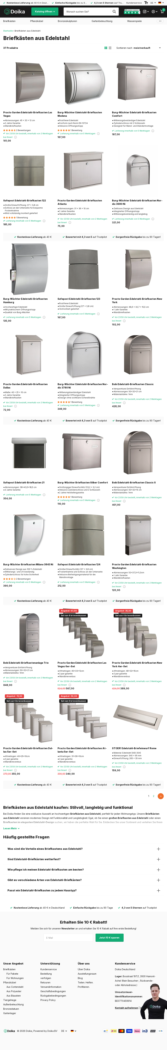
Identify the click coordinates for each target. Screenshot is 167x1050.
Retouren (45, 982)
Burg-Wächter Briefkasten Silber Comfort (83, 482)
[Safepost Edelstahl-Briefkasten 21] (29, 453)
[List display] (110, 48)
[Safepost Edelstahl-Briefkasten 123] (83, 269)
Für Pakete (12, 973)
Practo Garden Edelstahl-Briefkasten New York (137, 300)
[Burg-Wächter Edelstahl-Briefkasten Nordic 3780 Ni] (83, 354)
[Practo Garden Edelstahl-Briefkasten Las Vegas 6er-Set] (83, 633)
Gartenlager (9, 1013)
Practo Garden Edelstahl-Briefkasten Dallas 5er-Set (28, 750)
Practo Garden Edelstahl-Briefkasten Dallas (25, 386)
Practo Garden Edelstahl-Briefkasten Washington (134, 566)
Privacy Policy (48, 1000)
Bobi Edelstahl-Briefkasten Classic (133, 384)
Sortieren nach (124, 47)
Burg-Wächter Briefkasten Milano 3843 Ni (28, 564)
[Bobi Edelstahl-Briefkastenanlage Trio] (29, 633)
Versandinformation (50, 986)
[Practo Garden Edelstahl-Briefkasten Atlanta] (83, 171)
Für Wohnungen (15, 978)
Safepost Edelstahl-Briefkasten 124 (79, 564)
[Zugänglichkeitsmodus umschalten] (146, 3)
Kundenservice (134, 2)
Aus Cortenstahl (15, 986)
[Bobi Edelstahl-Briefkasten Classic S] (138, 453)
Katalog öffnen (44, 11)
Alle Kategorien (9, 21)
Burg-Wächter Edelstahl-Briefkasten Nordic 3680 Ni (137, 202)
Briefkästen (9, 969)
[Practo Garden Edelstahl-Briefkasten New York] (138, 269)
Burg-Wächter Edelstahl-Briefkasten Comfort (134, 114)
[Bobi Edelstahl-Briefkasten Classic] (138, 354)
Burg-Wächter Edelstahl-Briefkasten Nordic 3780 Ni (83, 386)
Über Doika (84, 969)
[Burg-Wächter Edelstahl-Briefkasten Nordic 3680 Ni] (138, 171)
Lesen (10, 828)
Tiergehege (9, 1000)
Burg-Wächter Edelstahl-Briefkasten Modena (80, 114)
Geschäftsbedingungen (53, 991)
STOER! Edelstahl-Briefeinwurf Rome (134, 748)
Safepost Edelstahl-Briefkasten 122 (24, 200)
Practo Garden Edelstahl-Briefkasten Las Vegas (27, 114)
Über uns (84, 963)
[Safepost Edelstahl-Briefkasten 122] (29, 171)
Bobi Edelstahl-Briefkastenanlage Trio (26, 662)
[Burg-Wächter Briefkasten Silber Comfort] (83, 453)
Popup (15, 137)
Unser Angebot (13, 963)
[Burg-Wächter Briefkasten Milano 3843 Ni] (29, 535)
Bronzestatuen (11, 1008)
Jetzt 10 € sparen (109, 937)
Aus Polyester (14, 991)
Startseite (8, 30)
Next (161, 796)
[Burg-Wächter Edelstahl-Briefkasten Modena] (83, 82)
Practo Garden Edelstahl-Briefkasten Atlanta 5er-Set (82, 750)
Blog (80, 978)
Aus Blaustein (14, 995)
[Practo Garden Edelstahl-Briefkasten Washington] (138, 535)
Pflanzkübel (9, 982)
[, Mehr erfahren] (146, 11)
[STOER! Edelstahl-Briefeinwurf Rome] (138, 718)
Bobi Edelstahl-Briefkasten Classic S (134, 482)
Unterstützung (50, 963)
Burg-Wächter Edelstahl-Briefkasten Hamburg (25, 300)
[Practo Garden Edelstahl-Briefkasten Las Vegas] (29, 82)
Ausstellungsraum (87, 973)
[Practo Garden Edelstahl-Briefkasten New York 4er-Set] (138, 633)
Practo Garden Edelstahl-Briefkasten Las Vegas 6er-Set (82, 664)
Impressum (146, 1007)
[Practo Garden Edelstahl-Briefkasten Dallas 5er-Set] (29, 718)
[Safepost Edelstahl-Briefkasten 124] (83, 535)
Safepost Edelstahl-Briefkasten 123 (79, 298)
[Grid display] (106, 48)
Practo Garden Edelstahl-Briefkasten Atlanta (80, 202)
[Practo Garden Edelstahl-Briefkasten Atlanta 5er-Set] (83, 718)
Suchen (114, 11)
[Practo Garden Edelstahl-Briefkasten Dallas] (29, 354)
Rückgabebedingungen (53, 995)
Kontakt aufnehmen (126, 1007)
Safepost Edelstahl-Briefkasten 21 (23, 482)
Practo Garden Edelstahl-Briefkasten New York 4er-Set (137, 664)
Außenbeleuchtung (13, 1004)
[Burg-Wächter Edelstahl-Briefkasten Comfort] (138, 82)
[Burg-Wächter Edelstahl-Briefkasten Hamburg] (29, 269)
